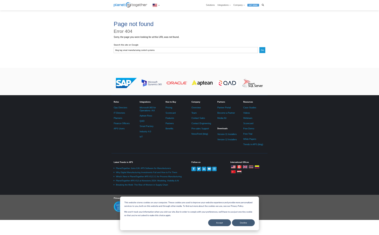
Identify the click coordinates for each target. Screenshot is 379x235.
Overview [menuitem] (196, 107)
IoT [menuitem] (141, 136)
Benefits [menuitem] (169, 128)
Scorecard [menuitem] (171, 113)
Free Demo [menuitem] (248, 128)
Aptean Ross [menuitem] (146, 115)
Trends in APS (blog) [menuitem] (253, 144)
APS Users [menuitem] (119, 128)
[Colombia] (257, 167)
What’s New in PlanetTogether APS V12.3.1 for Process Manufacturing (149, 176)
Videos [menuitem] (246, 113)
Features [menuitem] (170, 118)
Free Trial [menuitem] (247, 134)
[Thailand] (251, 167)
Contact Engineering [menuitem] (201, 123)
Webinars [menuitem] (247, 118)
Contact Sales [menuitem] (198, 118)
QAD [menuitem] (142, 121)
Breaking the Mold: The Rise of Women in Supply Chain (142, 185)
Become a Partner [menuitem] (226, 113)
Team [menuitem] (194, 113)
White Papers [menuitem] (249, 139)
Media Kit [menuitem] (221, 118)
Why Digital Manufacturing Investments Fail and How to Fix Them (146, 172)
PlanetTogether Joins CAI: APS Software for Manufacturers (143, 168)
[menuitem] (253, 6)
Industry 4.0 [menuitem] (145, 131)
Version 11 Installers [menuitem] (227, 134)
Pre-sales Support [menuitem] (200, 128)
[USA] (155, 5)
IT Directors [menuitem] (119, 113)
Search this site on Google (126, 45)
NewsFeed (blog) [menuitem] (199, 134)
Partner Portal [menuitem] (224, 107)
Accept (219, 222)
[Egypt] (239, 171)
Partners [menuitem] (170, 123)
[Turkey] (233, 171)
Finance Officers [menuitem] (122, 123)
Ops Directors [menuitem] (120, 107)
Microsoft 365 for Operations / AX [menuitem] (148, 109)
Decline (243, 222)
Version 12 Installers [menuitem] (227, 139)
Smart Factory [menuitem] (147, 126)
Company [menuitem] (238, 5)
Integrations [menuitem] (223, 5)
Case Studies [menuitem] (249, 107)
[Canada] (239, 167)
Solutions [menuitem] (210, 5)
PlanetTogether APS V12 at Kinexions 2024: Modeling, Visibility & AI (147, 180)
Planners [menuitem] (118, 118)
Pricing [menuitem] (169, 107)
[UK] (245, 167)
